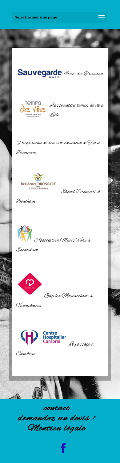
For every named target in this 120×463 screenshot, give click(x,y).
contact (57, 408)
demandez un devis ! (56, 418)
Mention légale (57, 428)
